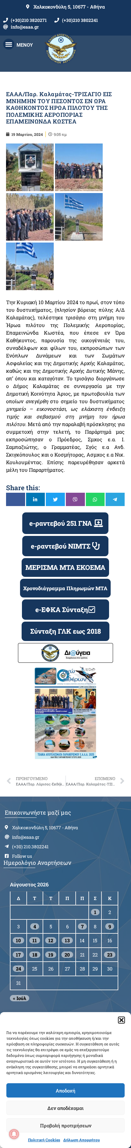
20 (67, 954)
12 (50, 940)
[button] (121, 1020)
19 (50, 954)
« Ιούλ (19, 998)
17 (18, 954)
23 (109, 954)
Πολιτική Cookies (44, 1139)
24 (18, 968)
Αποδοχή (65, 1090)
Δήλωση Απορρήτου (81, 1139)
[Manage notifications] (14, 1134)
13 (67, 940)
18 (34, 954)
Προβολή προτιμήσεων (65, 1125)
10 (18, 940)
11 (34, 940)
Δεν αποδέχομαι (65, 1108)
